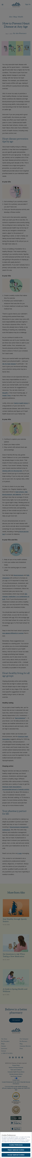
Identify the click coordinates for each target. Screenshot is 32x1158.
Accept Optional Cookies (16, 1155)
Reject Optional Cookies (16, 1150)
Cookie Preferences (16, 1145)
